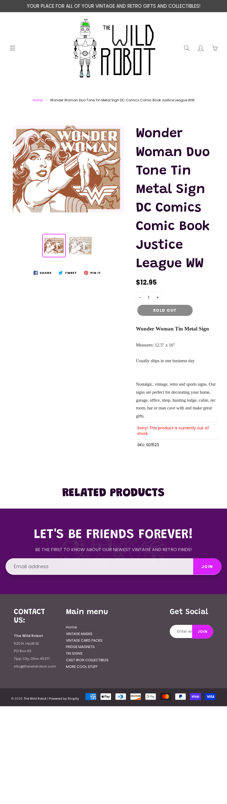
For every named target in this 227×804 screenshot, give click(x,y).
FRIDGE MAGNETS (80, 646)
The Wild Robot (35, 698)
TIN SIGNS (74, 653)
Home (38, 100)
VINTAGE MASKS (79, 633)
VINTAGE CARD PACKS (84, 640)
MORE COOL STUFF (81, 666)
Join (207, 566)
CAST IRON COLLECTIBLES (87, 660)
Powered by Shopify (64, 698)
